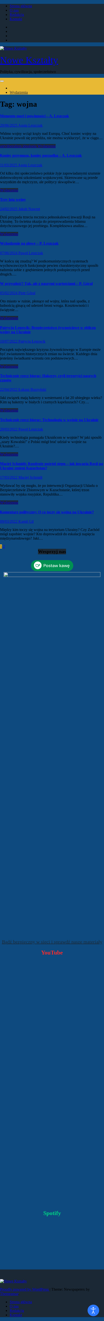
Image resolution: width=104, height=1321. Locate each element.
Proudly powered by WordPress (25, 1289)
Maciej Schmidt (30, 477)
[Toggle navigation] (2, 81)
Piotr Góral (26, 293)
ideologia (29, 146)
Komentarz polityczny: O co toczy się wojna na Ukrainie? (47, 512)
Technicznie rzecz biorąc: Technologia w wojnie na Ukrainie (49, 420)
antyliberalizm (11, 146)
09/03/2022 (9, 521)
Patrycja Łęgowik (31, 341)
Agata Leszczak (30, 125)
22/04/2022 (9, 389)
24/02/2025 (9, 209)
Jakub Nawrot (29, 209)
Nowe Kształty (29, 60)
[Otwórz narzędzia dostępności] (93, 1310)
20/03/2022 (9, 429)
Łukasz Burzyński (32, 389)
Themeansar (9, 1294)
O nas (14, 10)
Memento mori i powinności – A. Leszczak (34, 116)
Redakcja (17, 15)
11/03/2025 (9, 165)
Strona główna (21, 6)
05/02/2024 (9, 293)
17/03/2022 (9, 477)
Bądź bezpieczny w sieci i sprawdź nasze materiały (52, 941)
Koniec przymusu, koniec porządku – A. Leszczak (41, 155)
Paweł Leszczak (30, 253)
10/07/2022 (9, 341)
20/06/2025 (9, 125)
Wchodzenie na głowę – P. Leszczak (29, 243)
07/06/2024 (9, 253)
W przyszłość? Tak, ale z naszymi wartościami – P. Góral (46, 283)
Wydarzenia (19, 92)
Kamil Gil (26, 521)
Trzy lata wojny (13, 199)
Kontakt (16, 19)
